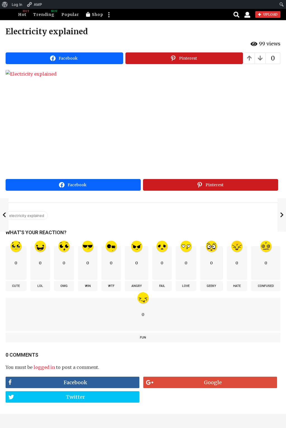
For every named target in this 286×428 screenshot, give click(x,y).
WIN (88, 286)
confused (266, 286)
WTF (111, 286)
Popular (70, 14)
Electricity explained (26, 215)
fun (143, 337)
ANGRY (137, 286)
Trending (43, 13)
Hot (22, 13)
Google (213, 382)
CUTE (16, 286)
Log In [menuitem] (17, 4)
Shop (97, 14)
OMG (64, 286)
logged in (44, 367)
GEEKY (211, 286)
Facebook (75, 382)
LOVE (186, 286)
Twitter (75, 397)
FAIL (162, 286)
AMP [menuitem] (38, 4)
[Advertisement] (143, 135)
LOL (40, 286)
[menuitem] (5, 4)
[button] (108, 14)
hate (237, 286)
